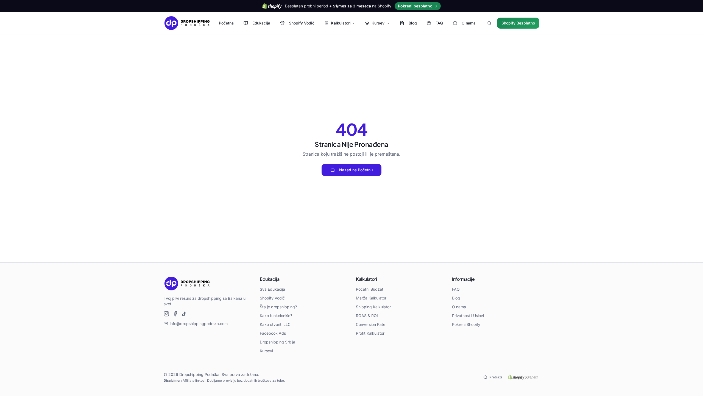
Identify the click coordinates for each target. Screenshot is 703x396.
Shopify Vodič (301, 23)
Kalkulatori (341, 23)
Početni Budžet (369, 289)
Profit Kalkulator (370, 333)
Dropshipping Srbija (277, 342)
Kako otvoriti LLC (275, 324)
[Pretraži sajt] (489, 23)
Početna (226, 23)
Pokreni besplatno (415, 6)
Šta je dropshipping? (278, 306)
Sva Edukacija (272, 289)
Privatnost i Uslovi (468, 315)
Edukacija (261, 23)
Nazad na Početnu (356, 169)
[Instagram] (166, 314)
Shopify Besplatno (518, 23)
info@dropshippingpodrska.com (199, 323)
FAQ (439, 23)
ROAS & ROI (367, 315)
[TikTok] (184, 314)
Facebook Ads (273, 333)
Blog (413, 23)
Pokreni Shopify (466, 324)
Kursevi (379, 23)
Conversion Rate (370, 324)
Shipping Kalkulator (373, 306)
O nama (469, 23)
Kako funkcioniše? (276, 315)
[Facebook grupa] (175, 314)
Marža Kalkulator (371, 298)
